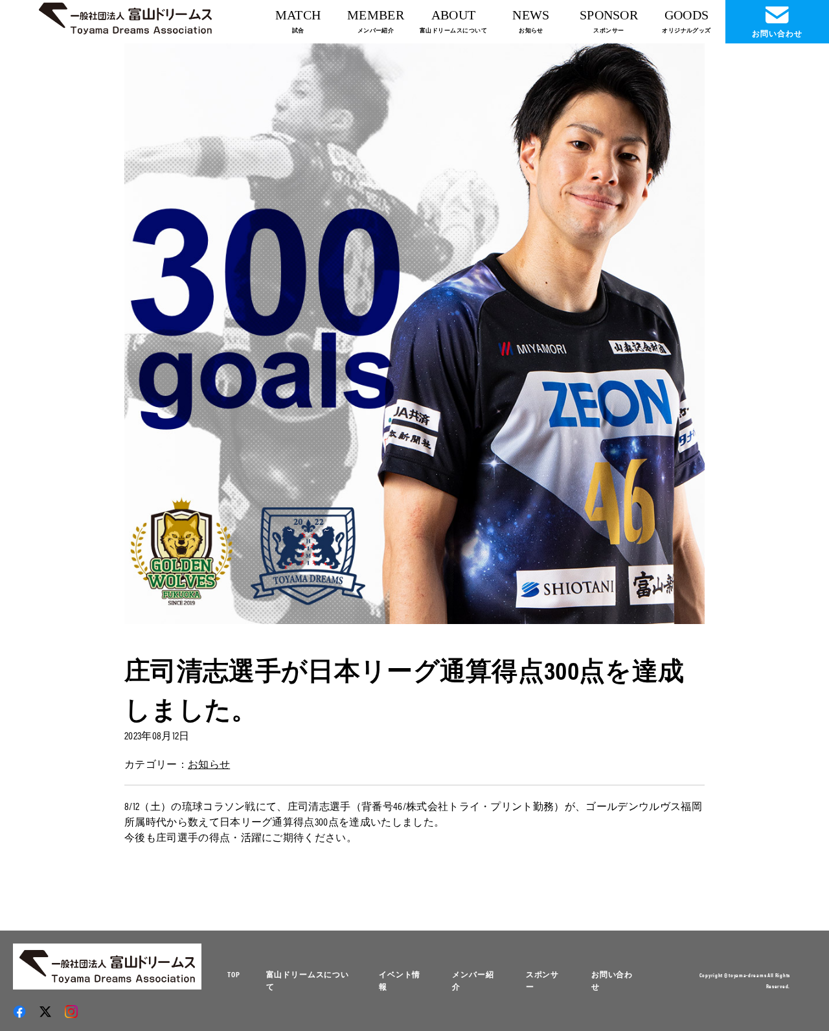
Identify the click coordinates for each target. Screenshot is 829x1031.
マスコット (453, 138)
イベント (530, 125)
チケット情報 (298, 78)
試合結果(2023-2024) (297, 125)
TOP (233, 974)
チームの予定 (453, 161)
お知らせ (530, 102)
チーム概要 (453, 55)
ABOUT (453, 21)
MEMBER (375, 21)
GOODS (686, 21)
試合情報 (530, 78)
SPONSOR (609, 21)
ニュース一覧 (531, 55)
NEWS (530, 21)
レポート (530, 172)
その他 (531, 195)
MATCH (298, 21)
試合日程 (297, 55)
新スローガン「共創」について (453, 112)
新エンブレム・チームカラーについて (453, 82)
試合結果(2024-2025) (297, 102)
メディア (530, 148)
